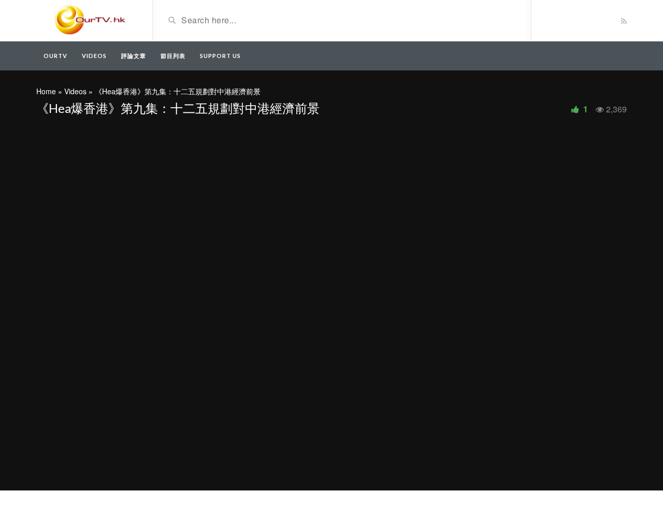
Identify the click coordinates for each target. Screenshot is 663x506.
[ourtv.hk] (90, 20)
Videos (94, 55)
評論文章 (133, 55)
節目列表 (173, 55)
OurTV (55, 55)
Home (46, 91)
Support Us (220, 55)
